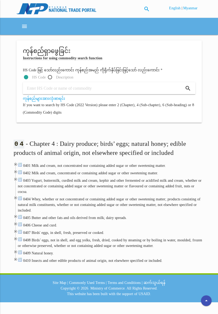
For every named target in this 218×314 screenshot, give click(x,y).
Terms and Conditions (124, 283)
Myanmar (190, 8)
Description (64, 77)
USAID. (145, 294)
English (175, 8)
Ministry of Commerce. (108, 288)
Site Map (59, 283)
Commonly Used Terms (87, 283)
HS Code (39, 77)
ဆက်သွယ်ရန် (154, 283)
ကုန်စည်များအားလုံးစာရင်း (44, 99)
